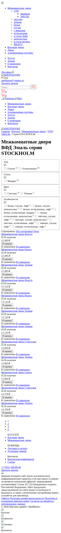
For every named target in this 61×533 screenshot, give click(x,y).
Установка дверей (17, 451)
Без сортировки (24, 231)
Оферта (5, 498)
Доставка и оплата (17, 448)
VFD (16, 11)
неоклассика (20, 39)
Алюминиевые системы (20, 53)
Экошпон (25, 13)
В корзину (7, 244)
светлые (18, 19)
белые (17, 25)
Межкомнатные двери (19, 8)
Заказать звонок (9, 83)
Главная (5, 131)
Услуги (11, 58)
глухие (17, 27)
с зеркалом (19, 30)
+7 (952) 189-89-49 (11, 467)
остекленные (21, 33)
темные (18, 22)
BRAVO (18, 44)
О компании (14, 63)
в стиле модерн (22, 41)
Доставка (6, 72)
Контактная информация (21, 459)
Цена (36, 231)
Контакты (13, 66)
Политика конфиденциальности (27, 498)
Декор (11, 50)
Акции (11, 61)
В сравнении (23, 246)
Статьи (11, 462)
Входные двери (16, 47)
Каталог (16, 131)
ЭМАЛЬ (24, 16)
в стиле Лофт (21, 36)
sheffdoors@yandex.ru (12, 80)
